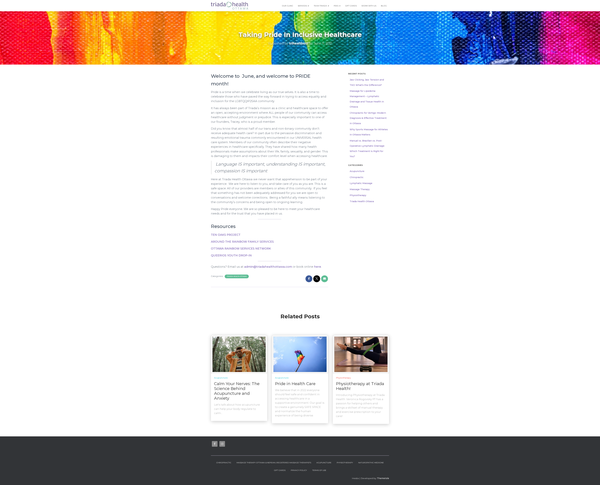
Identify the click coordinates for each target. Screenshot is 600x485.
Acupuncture (357, 171)
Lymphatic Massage (361, 183)
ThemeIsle (383, 478)
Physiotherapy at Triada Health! (360, 386)
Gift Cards (351, 6)
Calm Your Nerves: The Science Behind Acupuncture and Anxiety (237, 391)
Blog (384, 6)
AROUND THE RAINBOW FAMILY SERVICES (242, 241)
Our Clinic (287, 6)
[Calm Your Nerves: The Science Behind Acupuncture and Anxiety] (239, 354)
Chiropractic (356, 177)
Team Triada (321, 6)
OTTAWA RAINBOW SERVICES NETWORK (241, 248)
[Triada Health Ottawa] (229, 6)
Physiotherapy (358, 195)
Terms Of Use (319, 470)
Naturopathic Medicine (371, 462)
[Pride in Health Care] (300, 354)
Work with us (368, 6)
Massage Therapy (360, 189)
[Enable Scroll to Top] (594, 479)
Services (303, 6)
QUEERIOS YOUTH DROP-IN (231, 255)
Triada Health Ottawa (237, 276)
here (317, 266)
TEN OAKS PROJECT (225, 235)
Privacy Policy (299, 470)
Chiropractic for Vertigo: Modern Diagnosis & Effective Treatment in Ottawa (368, 118)
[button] (308, 6)
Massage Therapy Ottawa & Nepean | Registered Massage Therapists (274, 462)
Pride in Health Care (295, 383)
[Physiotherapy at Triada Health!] (361, 354)
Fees (336, 6)
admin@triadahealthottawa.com (268, 266)
